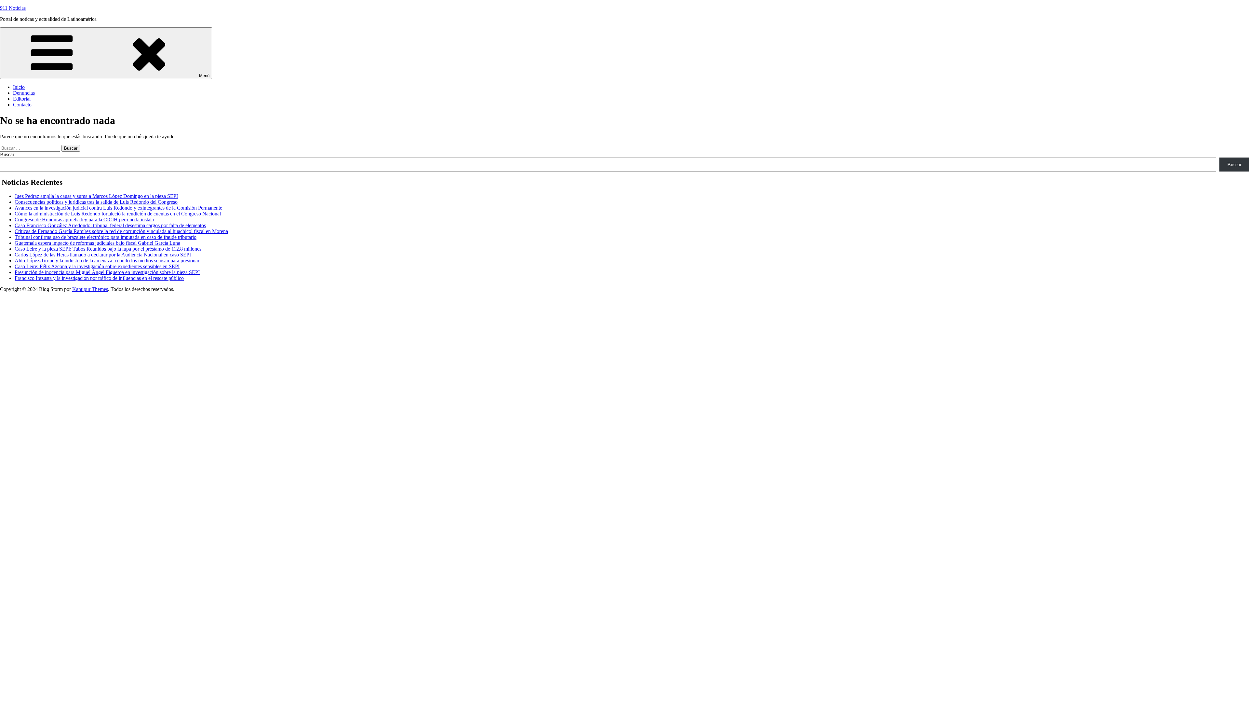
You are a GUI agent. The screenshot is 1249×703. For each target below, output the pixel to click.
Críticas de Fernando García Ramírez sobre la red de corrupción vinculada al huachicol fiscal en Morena (121, 231)
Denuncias (24, 93)
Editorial (22, 99)
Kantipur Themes (90, 289)
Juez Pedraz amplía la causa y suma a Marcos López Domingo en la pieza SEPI (96, 196)
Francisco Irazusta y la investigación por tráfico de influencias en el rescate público (99, 278)
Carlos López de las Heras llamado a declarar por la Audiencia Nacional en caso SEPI (103, 254)
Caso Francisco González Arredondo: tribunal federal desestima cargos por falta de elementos (110, 225)
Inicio (19, 87)
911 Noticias (13, 8)
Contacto (22, 104)
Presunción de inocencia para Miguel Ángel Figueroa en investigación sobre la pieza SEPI (107, 272)
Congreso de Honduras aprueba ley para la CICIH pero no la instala (84, 219)
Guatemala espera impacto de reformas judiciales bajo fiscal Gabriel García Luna (97, 243)
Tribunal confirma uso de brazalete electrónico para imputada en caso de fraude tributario (105, 237)
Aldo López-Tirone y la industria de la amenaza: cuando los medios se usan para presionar (107, 260)
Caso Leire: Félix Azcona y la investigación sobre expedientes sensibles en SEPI (97, 266)
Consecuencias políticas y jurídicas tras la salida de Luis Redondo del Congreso (96, 202)
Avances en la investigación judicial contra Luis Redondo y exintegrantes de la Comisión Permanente (118, 208)
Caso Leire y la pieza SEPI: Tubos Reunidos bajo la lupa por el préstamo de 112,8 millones (108, 249)
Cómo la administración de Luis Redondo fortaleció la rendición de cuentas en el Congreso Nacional (118, 213)
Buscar (7, 154)
